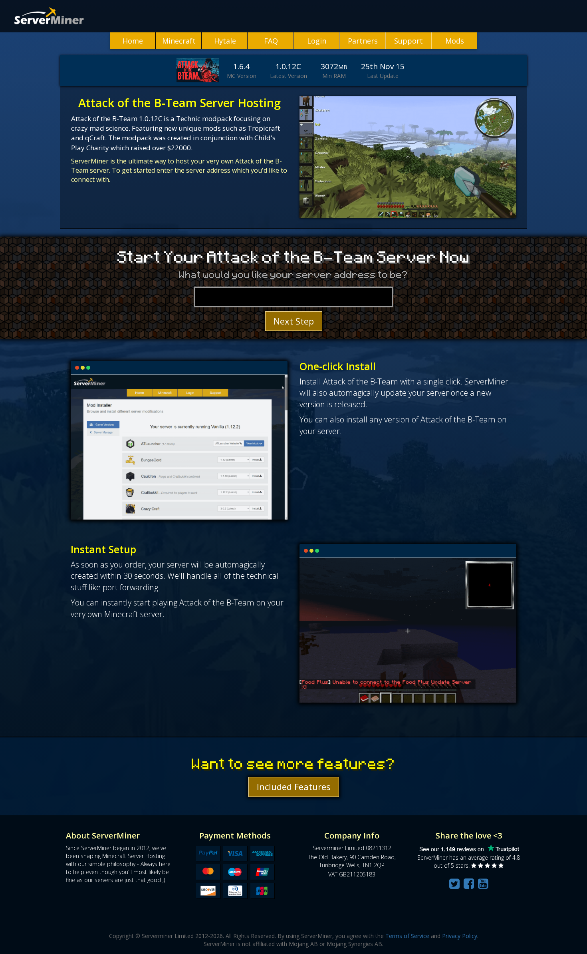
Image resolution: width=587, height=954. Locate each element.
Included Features (294, 787)
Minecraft (179, 41)
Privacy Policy (459, 936)
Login (316, 41)
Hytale (225, 41)
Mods (454, 41)
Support (408, 41)
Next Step (294, 321)
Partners (363, 41)
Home (133, 41)
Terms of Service (407, 936)
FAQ (271, 41)
